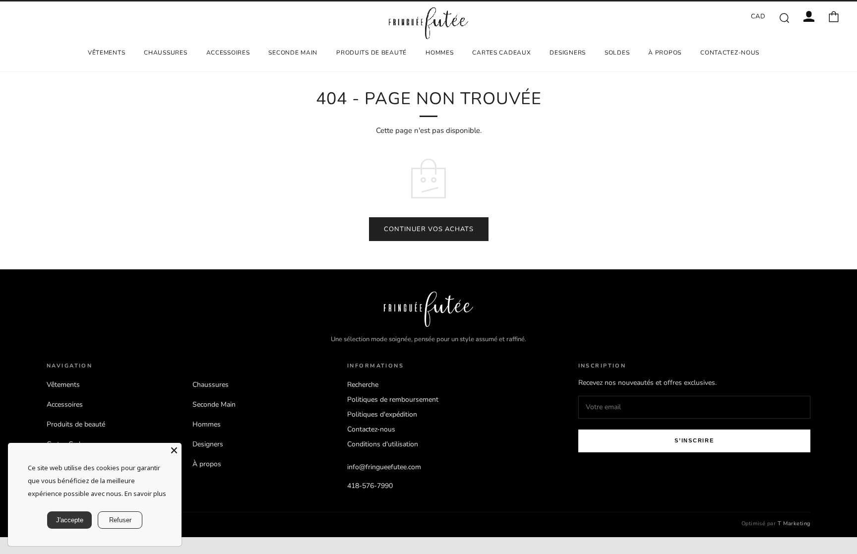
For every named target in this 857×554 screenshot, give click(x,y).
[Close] (174, 450)
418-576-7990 (370, 486)
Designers (567, 53)
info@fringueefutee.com (384, 467)
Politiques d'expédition (382, 414)
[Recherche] (784, 17)
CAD (758, 16)
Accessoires (228, 53)
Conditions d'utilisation (382, 444)
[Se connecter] (808, 16)
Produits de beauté (371, 53)
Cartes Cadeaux (501, 53)
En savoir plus (145, 493)
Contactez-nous (729, 53)
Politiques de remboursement (392, 399)
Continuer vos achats (429, 229)
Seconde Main (292, 53)
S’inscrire (694, 440)
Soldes (617, 53)
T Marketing (794, 523)
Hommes (439, 53)
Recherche (362, 384)
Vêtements (106, 53)
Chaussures (165, 53)
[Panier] (833, 16)
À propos (664, 53)
